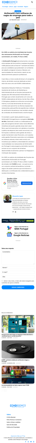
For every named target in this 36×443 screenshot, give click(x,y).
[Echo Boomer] (10, 2)
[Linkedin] (15, 211)
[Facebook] (13, 211)
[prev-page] (3, 390)
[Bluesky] (31, 441)
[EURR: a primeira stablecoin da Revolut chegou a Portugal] (18, 349)
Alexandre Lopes (16, 19)
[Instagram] (28, 441)
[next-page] (5, 390)
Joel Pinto (9, 337)
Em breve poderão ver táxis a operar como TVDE (15, 385)
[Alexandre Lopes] (8, 204)
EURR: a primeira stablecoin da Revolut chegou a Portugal (15, 360)
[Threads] (33, 441)
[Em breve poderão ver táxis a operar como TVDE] (18, 375)
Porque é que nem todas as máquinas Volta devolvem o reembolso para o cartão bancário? (17, 335)
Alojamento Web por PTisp (18, 436)
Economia (17, 11)
